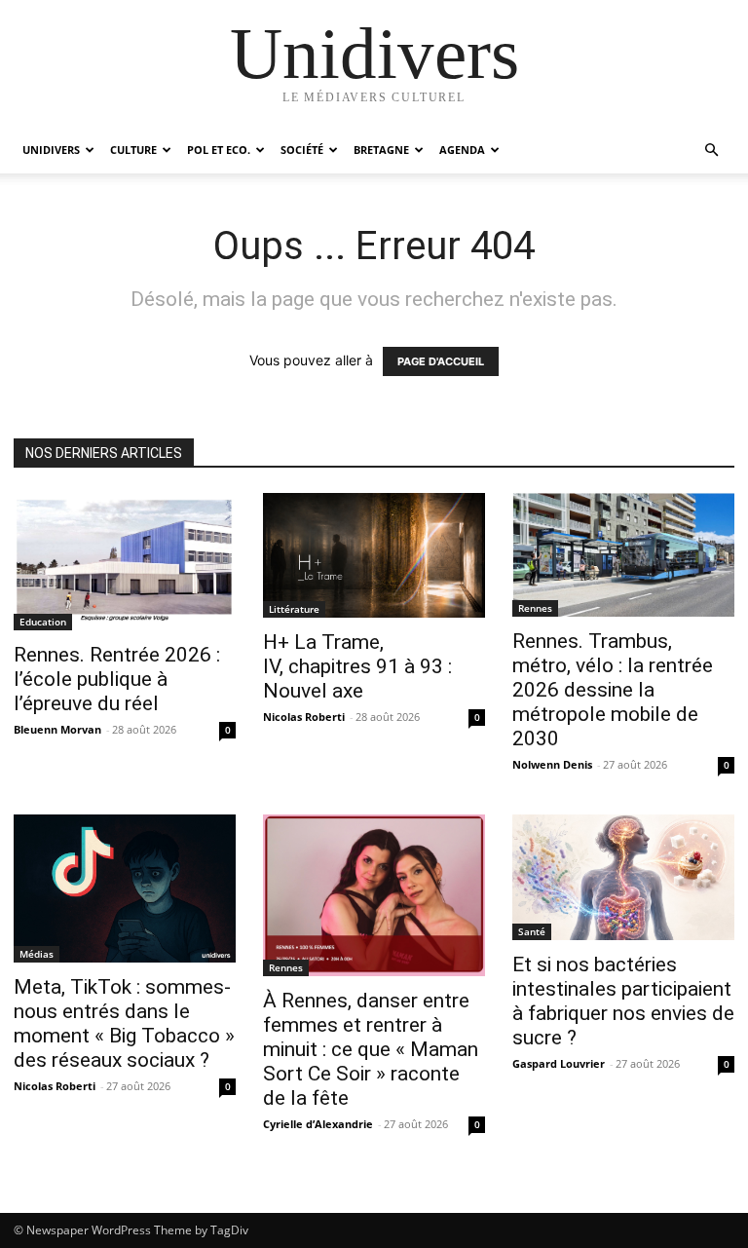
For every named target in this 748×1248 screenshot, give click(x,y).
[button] (711, 150)
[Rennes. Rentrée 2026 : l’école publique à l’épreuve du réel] (125, 561)
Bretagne (381, 149)
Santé (531, 931)
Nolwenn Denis (552, 764)
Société (301, 149)
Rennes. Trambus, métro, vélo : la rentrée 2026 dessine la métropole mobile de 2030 (612, 689)
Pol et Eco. (218, 149)
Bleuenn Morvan (57, 729)
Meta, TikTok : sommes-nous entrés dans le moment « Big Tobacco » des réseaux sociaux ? (124, 1023)
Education (42, 621)
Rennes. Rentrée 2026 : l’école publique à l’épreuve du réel (117, 679)
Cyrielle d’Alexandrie (318, 1123)
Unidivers (51, 149)
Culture (133, 149)
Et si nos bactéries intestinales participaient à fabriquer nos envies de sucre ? (623, 1001)
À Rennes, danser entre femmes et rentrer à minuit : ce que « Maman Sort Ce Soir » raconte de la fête (370, 1049)
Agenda (462, 149)
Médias (36, 954)
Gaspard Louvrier (558, 1063)
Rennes (535, 608)
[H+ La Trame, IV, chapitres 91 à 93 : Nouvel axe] (374, 555)
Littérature (294, 609)
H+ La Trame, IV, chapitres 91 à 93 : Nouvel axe (357, 666)
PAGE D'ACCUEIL (440, 361)
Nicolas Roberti (304, 716)
